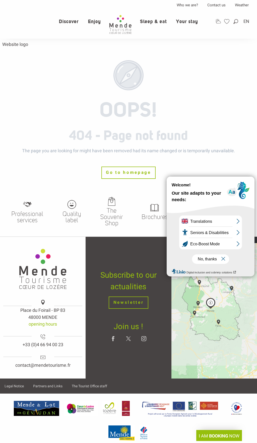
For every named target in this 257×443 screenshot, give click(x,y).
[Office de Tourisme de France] (144, 433)
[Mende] (121, 433)
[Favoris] (227, 21)
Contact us (216, 5)
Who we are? (187, 5)
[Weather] (218, 21)
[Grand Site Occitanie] (126, 408)
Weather (242, 5)
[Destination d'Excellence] (236, 408)
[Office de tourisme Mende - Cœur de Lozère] (120, 24)
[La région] (180, 408)
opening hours (43, 324)
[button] (236, 21)
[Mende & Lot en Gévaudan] (37, 408)
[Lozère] (110, 408)
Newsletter (128, 302)
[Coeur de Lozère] (81, 408)
